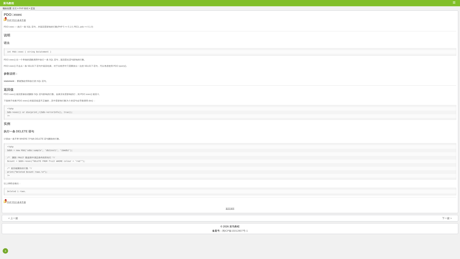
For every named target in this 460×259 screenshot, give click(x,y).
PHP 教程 (23, 8)
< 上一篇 (13, 218)
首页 (14, 8)
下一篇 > (447, 218)
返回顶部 (230, 208)
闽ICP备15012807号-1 (235, 230)
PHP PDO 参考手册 (16, 20)
